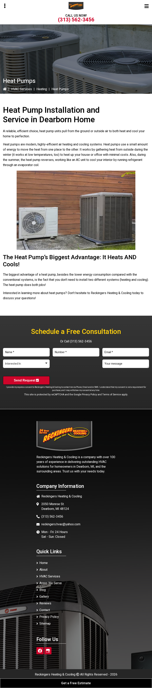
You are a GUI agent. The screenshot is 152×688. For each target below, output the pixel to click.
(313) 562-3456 (76, 20)
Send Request (25, 380)
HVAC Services (21, 89)
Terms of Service (111, 394)
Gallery (44, 596)
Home (43, 563)
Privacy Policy (89, 394)
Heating (41, 89)
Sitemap (45, 623)
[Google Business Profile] (47, 650)
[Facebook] (40, 650)
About (43, 569)
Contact (44, 610)
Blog (42, 590)
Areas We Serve (50, 583)
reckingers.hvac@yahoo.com (60, 524)
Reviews (45, 603)
